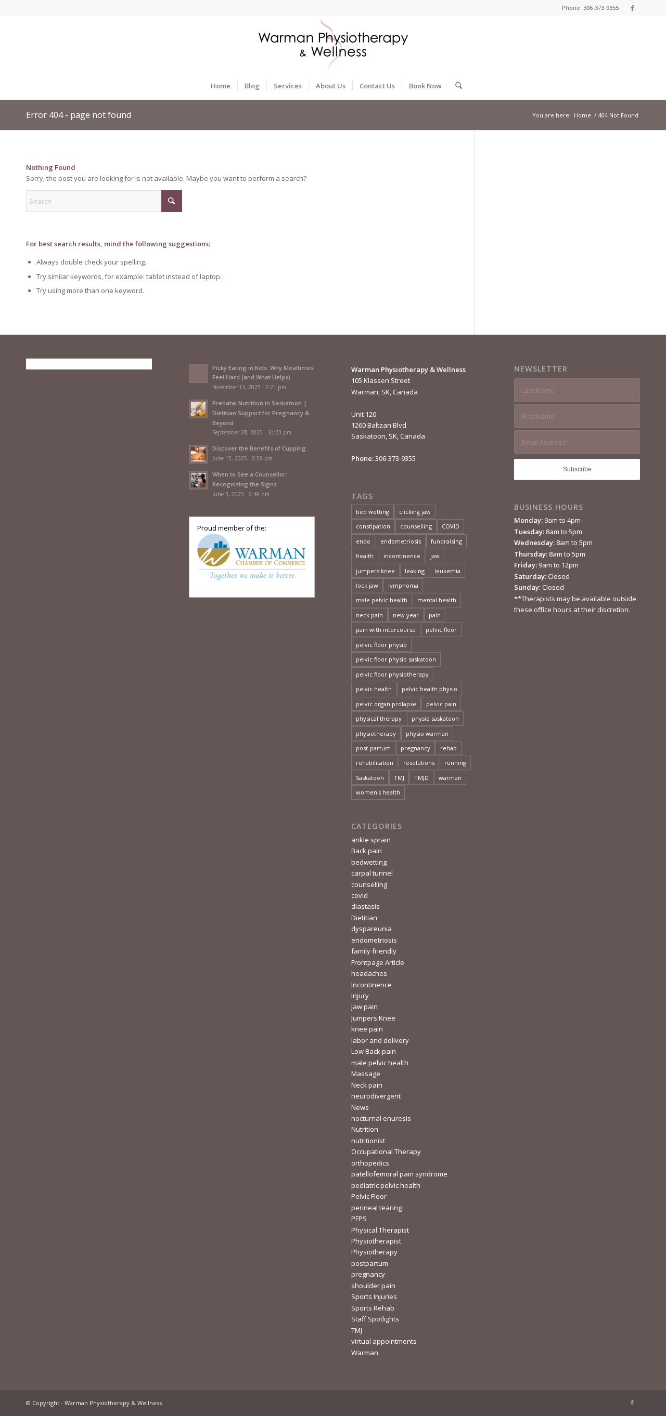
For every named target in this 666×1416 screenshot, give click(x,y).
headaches (369, 973)
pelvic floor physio (381, 645)
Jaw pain (364, 1006)
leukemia (447, 571)
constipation (373, 526)
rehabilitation (374, 762)
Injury (360, 995)
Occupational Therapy (386, 1151)
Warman (364, 1352)
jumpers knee (375, 571)
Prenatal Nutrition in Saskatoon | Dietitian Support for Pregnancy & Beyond (261, 413)
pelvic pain (441, 704)
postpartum (369, 1263)
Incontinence (371, 984)
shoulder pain (373, 1285)
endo (363, 541)
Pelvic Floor (369, 1196)
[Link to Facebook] (632, 8)
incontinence (401, 556)
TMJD (421, 778)
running (455, 762)
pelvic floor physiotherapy (392, 674)
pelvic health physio (429, 689)
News (360, 1107)
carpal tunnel (372, 873)
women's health (378, 792)
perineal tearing (376, 1207)
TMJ (399, 778)
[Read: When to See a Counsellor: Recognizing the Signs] (198, 480)
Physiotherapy (374, 1251)
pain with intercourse (386, 629)
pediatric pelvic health (385, 1185)
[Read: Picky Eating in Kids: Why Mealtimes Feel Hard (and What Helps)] (198, 373)
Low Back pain (373, 1051)
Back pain (366, 850)
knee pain (367, 1029)
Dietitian (364, 917)
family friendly (373, 951)
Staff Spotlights (375, 1319)
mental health (436, 600)
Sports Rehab (372, 1308)
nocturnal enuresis (381, 1118)
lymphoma (403, 585)
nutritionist (368, 1140)
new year (406, 615)
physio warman (427, 733)
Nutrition (364, 1129)
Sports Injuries (374, 1296)
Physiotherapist (376, 1241)
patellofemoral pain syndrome (399, 1174)
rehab (448, 748)
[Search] (455, 86)
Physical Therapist (380, 1230)
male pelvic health (381, 600)
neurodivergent (376, 1096)
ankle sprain (371, 839)
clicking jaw (415, 511)
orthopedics (370, 1163)
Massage (365, 1073)
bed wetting (372, 511)
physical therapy (379, 718)
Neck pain (366, 1085)
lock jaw (367, 585)
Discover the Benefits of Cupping (259, 448)
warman (450, 778)
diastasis (365, 906)
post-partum (373, 748)
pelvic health (374, 689)
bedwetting (369, 862)
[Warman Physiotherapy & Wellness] (333, 44)
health (365, 556)
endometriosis (400, 541)
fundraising (446, 541)
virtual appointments (384, 1341)
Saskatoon (370, 778)
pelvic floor (441, 629)
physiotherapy (376, 733)
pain (435, 615)
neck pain (369, 615)
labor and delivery (380, 1040)
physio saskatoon (435, 718)
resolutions (418, 762)
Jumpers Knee (373, 1018)
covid (359, 895)
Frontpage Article (377, 962)
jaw (435, 556)
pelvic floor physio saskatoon (396, 659)
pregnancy (415, 748)
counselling (416, 526)
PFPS (359, 1218)
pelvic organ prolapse (386, 704)
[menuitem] (220, 86)
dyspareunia (371, 928)
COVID (450, 526)
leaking (415, 571)
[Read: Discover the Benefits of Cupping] (198, 454)
